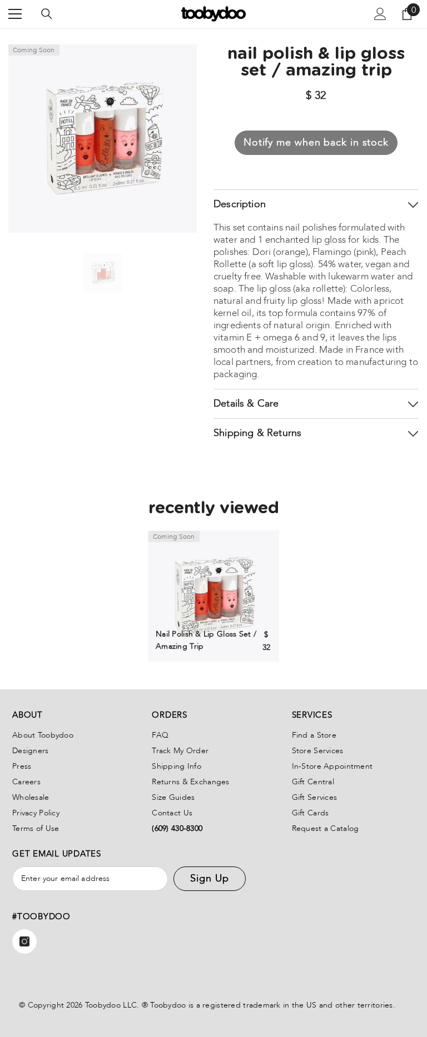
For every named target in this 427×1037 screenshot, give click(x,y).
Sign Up (209, 878)
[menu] (15, 14)
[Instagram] (24, 941)
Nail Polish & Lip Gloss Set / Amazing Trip (206, 640)
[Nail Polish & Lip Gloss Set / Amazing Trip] (213, 596)
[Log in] (380, 14)
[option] (103, 273)
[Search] (46, 14)
